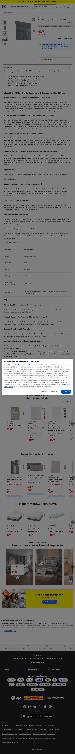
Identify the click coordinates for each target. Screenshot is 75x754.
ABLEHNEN (44, 392)
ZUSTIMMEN (66, 392)
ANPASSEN (54, 392)
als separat (20, 371)
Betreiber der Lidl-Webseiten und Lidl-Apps (20, 365)
